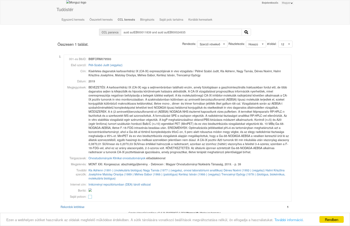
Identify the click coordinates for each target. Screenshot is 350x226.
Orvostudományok (100, 158)
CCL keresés (126, 19)
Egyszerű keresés (73, 19)
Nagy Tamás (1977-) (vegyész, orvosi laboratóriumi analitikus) (183, 170)
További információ (288, 219)
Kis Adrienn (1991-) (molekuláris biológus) (115, 170)
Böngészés (147, 19)
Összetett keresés (101, 19)
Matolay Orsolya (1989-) (118, 174)
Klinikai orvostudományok (129, 158)
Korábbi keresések (200, 19)
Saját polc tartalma (171, 19)
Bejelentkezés (270, 2)
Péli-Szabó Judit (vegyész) (106, 65)
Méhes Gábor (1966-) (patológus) (156, 174)
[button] (285, 44)
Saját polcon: (78, 196)
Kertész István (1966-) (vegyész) (200, 174)
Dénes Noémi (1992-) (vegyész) (244, 170)
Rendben (331, 219)
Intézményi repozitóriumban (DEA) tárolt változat (120, 184)
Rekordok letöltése (72, 207)
